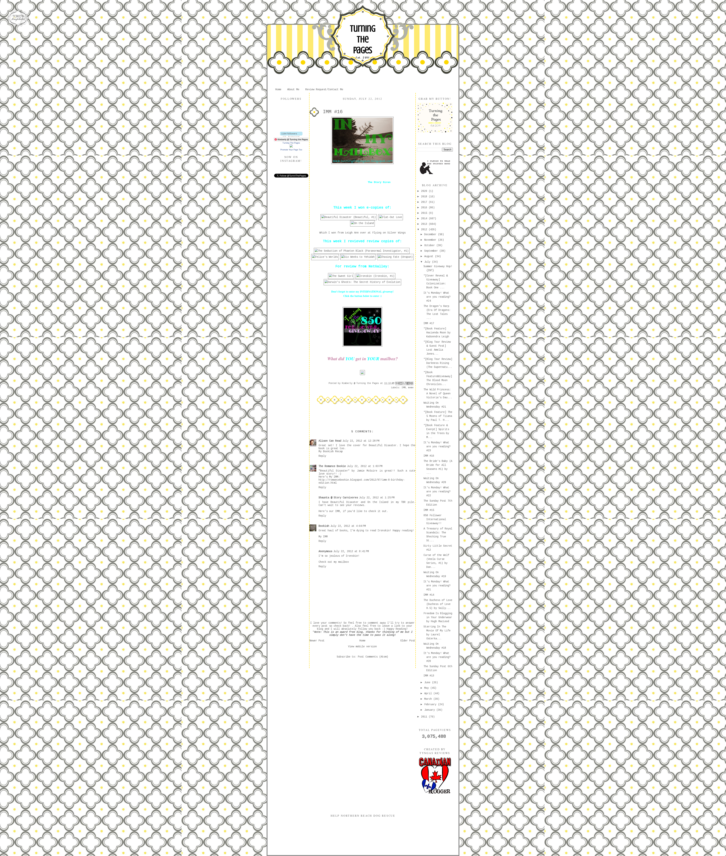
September (431, 250)
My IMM (323, 536)
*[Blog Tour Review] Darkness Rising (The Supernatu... (438, 363)
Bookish (324, 526)
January (430, 709)
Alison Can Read (330, 440)
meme (410, 387)
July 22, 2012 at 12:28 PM (360, 440)
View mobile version (362, 646)
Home (278, 89)
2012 (425, 229)
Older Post (407, 640)
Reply (322, 456)
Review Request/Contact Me (324, 89)
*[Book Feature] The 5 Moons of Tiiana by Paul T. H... (438, 416)
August (429, 256)
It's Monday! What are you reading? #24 (437, 296)
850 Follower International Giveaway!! (435, 519)
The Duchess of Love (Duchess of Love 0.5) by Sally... (438, 604)
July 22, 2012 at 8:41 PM (351, 551)
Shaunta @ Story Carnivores (338, 497)
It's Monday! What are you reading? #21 (437, 585)
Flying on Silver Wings (389, 232)
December (431, 234)
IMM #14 (429, 594)
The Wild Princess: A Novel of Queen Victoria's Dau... (438, 393)
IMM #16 (429, 455)
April (428, 693)
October (430, 245)
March (428, 698)
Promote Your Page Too (291, 150)
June (428, 682)
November (431, 239)
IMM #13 (429, 675)
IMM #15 (429, 510)
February (431, 704)
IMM (404, 387)
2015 (425, 213)
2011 (425, 716)
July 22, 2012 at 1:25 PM (377, 497)
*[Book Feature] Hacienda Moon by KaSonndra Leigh (437, 332)
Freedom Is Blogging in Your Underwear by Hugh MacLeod (438, 617)
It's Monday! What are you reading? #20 (437, 657)
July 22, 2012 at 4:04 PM (348, 526)
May (427, 687)
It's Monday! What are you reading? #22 (437, 491)
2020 (425, 191)
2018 (425, 196)
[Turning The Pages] (291, 146)
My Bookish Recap (331, 451)
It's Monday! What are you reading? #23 (437, 446)
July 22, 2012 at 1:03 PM (364, 466)
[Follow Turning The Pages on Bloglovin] (291, 136)
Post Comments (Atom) (373, 656)
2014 (425, 218)
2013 (425, 224)
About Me (293, 89)
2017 (425, 202)
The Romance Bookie (332, 466)
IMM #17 (429, 323)
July (428, 261)
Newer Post (317, 640)
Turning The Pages (362, 39)
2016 (425, 207)
